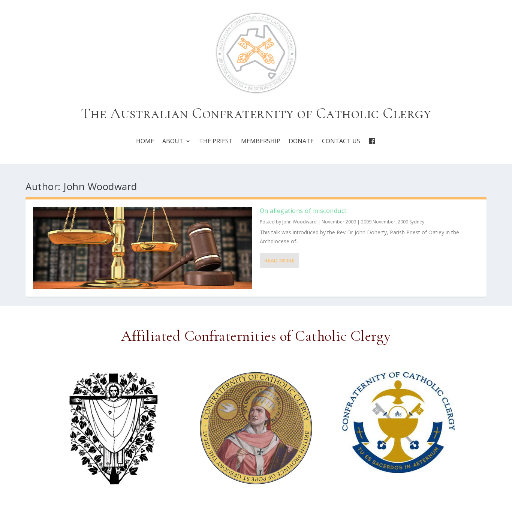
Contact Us (341, 141)
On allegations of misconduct (303, 211)
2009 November (378, 222)
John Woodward (299, 222)
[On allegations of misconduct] (142, 248)
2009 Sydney (411, 222)
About (172, 141)
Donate (301, 141)
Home (145, 141)
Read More (279, 260)
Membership (260, 141)
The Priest (216, 141)
